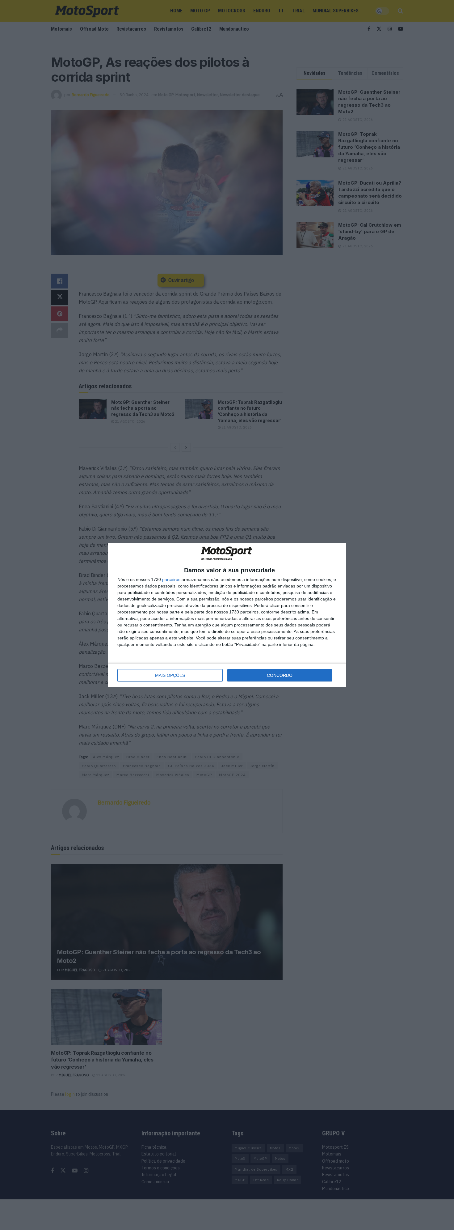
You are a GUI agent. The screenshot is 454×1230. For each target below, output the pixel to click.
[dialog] (227, 615)
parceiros (171, 579)
